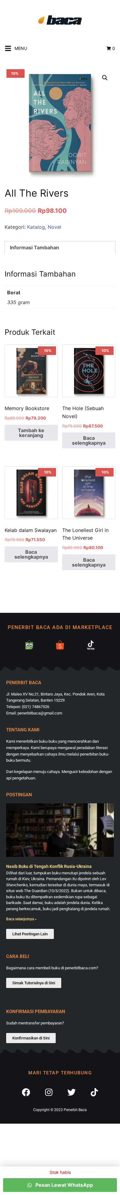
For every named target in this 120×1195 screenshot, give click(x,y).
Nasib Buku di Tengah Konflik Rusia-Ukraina (49, 866)
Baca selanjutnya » (21, 919)
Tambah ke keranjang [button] (31, 432)
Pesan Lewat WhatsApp (63, 1185)
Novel (54, 227)
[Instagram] (48, 1092)
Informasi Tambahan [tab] (34, 247)
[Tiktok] (94, 1092)
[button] (104, 77)
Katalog (36, 227)
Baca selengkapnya (89, 440)
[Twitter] (71, 1092)
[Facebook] (26, 1092)
